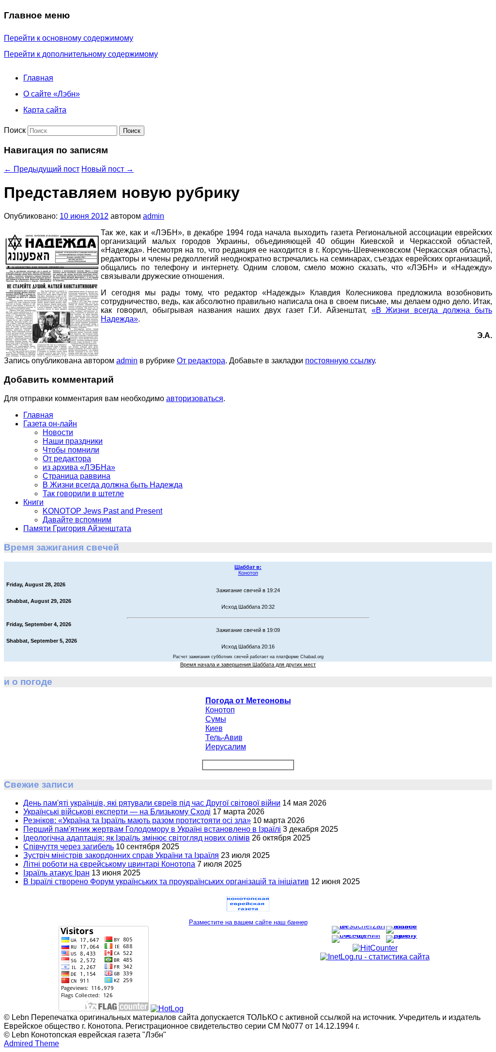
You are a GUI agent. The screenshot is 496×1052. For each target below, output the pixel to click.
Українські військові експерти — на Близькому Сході (117, 812)
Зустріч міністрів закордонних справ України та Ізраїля (121, 855)
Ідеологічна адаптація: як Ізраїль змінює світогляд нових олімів (136, 838)
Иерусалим (225, 747)
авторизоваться (194, 398)
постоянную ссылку (339, 360)
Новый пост (107, 169)
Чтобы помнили (71, 450)
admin (153, 216)
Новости (58, 432)
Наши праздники (73, 441)
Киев (214, 728)
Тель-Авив (224, 737)
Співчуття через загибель (68, 846)
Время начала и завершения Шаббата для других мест (248, 664)
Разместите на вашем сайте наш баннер (248, 922)
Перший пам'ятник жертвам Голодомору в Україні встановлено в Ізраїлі (152, 829)
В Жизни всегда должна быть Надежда (113, 485)
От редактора (201, 360)
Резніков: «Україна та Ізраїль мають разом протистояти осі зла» (137, 820)
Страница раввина (76, 476)
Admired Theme (31, 1043)
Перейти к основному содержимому (68, 38)
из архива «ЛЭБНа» (79, 467)
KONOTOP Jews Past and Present (102, 511)
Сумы (215, 719)
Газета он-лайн (50, 424)
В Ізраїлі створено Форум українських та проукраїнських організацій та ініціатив (166, 881)
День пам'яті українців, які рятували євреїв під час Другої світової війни (151, 803)
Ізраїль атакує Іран (56, 873)
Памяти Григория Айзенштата (77, 528)
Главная (38, 78)
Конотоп (248, 570)
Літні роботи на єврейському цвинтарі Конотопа (109, 864)
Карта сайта (44, 110)
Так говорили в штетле (83, 493)
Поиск (15, 130)
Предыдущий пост (41, 169)
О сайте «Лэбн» (51, 94)
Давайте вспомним (77, 520)
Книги (33, 502)
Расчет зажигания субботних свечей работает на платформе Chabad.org (248, 656)
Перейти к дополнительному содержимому (81, 54)
